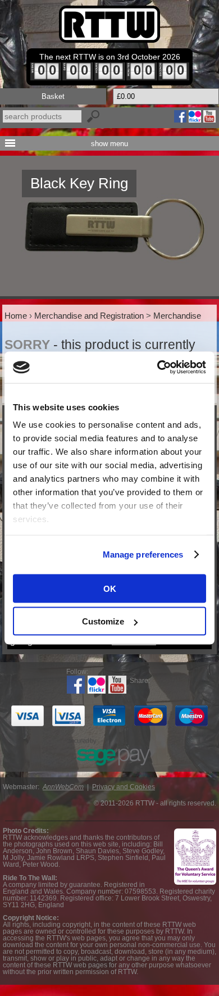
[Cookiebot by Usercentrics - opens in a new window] (157, 367)
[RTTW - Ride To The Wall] (109, 24)
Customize (103, 621)
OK (109, 588)
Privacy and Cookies (123, 787)
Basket (53, 96)
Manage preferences (143, 554)
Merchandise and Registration (89, 315)
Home (15, 315)
